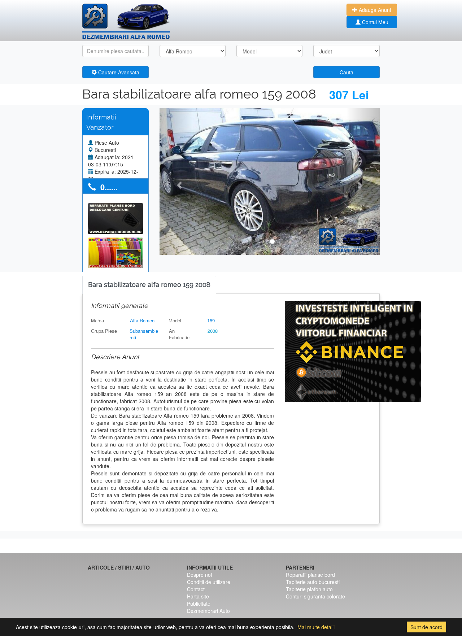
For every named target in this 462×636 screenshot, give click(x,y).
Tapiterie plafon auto (309, 589)
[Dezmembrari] (126, 21)
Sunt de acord (426, 627)
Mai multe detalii (316, 627)
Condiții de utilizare (208, 581)
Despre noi (199, 574)
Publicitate (198, 603)
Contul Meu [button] (374, 22)
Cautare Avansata (118, 72)
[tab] (149, 285)
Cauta (346, 72)
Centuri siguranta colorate (315, 596)
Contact (196, 589)
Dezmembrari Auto (208, 610)
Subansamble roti (144, 334)
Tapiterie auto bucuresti (313, 581)
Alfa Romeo (142, 320)
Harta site (198, 596)
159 (211, 320)
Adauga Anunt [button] (374, 9)
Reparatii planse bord (310, 574)
